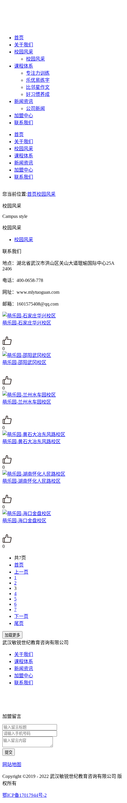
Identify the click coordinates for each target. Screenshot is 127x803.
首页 (19, 37)
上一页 (21, 571)
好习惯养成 (38, 94)
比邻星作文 (38, 87)
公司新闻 (35, 108)
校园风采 (23, 51)
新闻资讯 (23, 101)
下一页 (21, 616)
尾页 (19, 623)
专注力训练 (38, 73)
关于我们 (23, 44)
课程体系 (23, 65)
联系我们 (23, 122)
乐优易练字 (38, 80)
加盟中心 (23, 115)
